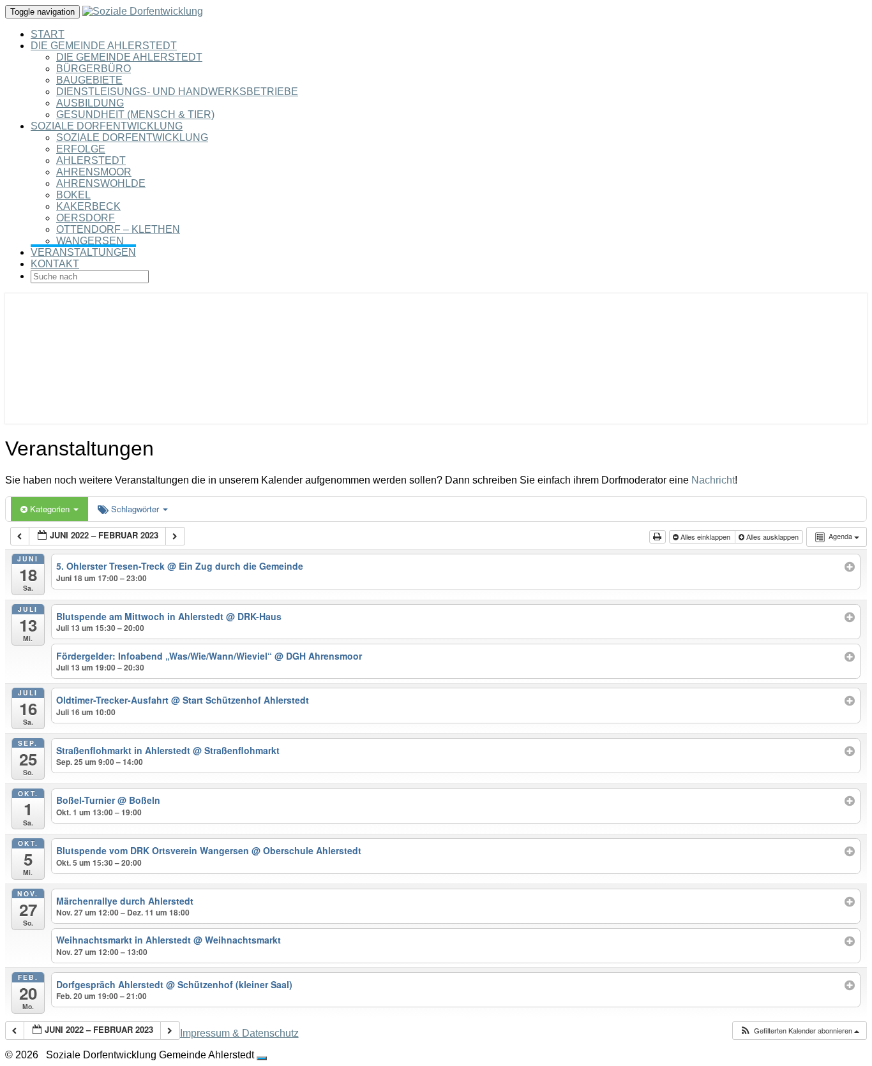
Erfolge (80, 149)
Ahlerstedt (91, 160)
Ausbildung (90, 103)
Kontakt (55, 263)
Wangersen (90, 240)
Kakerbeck (88, 206)
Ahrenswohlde (101, 183)
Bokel (73, 194)
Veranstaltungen (83, 252)
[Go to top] (262, 1058)
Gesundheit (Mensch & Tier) (135, 114)
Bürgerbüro (93, 68)
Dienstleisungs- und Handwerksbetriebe (177, 91)
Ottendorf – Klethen (118, 229)
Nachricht (713, 480)
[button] (799, 1030)
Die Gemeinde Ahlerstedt (104, 45)
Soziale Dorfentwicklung (107, 126)
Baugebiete (89, 80)
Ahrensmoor (94, 172)
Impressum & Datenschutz (239, 1033)
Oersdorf (85, 217)
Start (47, 34)
